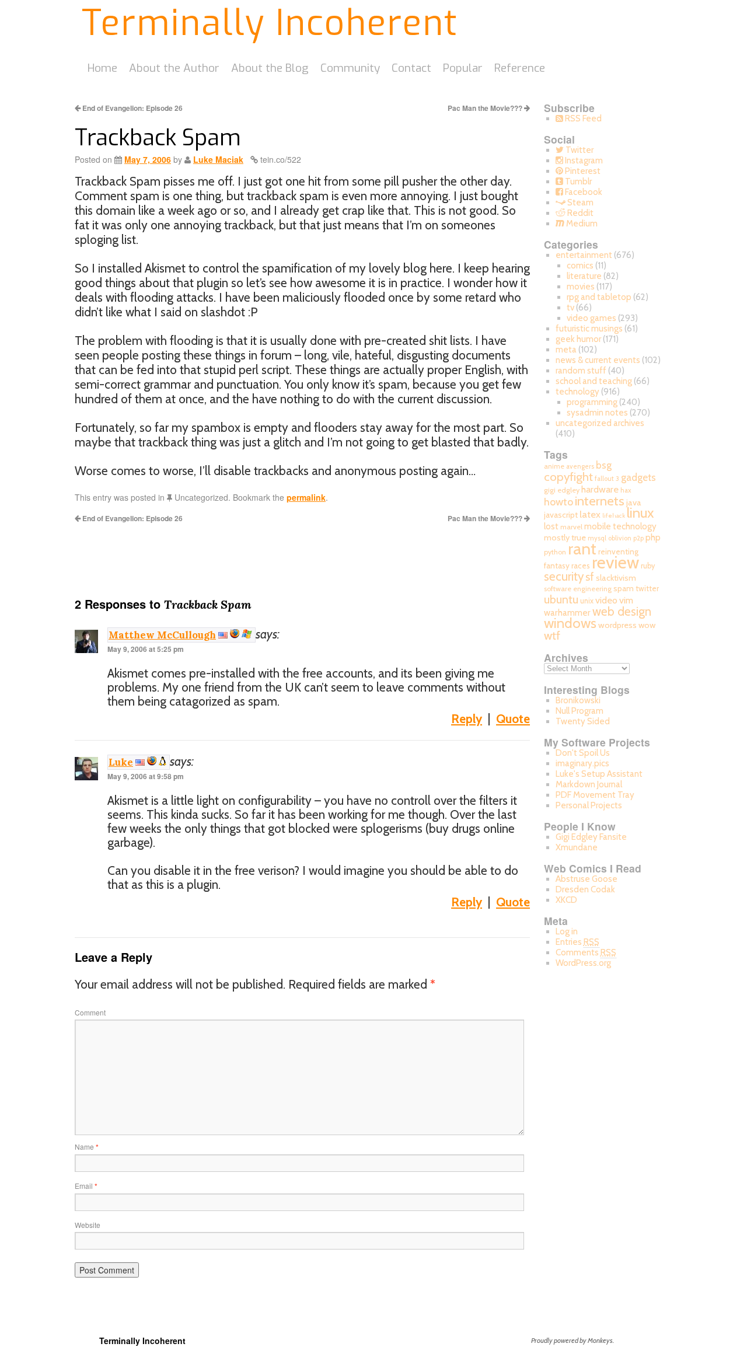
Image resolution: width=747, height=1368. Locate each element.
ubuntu (561, 599)
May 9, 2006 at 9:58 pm (145, 776)
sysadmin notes (597, 412)
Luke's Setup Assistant (599, 774)
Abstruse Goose (586, 879)
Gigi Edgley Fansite (591, 837)
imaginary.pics (582, 763)
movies (581, 286)
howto (558, 501)
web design (621, 611)
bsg (604, 465)
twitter (647, 588)
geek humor (578, 339)
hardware (600, 489)
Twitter (579, 150)
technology (577, 391)
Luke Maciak (218, 159)
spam (623, 588)
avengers (580, 466)
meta (566, 349)
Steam (580, 202)
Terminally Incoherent (270, 23)
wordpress (617, 625)
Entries (577, 942)
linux (640, 512)
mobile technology (620, 526)
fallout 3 (607, 478)
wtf (552, 636)
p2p (638, 538)
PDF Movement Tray (595, 795)
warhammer (567, 612)
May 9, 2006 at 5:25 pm (145, 649)
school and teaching (594, 381)
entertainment (584, 255)
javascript (561, 514)
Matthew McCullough (162, 635)
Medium (581, 223)
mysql (597, 538)
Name (87, 1146)
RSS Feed (582, 118)
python (555, 551)
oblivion (619, 538)
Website (87, 1225)
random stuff (581, 370)
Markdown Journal (589, 784)
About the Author (174, 68)
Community (350, 68)
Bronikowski (578, 700)
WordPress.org (583, 963)
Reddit (580, 213)
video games (591, 318)
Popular (463, 68)
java (633, 502)
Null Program (579, 711)
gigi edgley (562, 490)
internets (599, 501)
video (606, 600)
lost (551, 526)
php (653, 537)
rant (582, 549)
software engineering (578, 588)
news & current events (598, 360)
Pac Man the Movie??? (486, 108)
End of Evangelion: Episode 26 (132, 108)
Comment (90, 1012)
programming (592, 402)
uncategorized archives (600, 423)
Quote (513, 718)
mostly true (565, 537)
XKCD (566, 900)
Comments (586, 952)
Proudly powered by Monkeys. (572, 1340)
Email (86, 1186)
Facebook (582, 192)
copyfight (568, 476)
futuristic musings (589, 328)
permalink (306, 497)
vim (626, 600)
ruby (648, 565)
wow (646, 625)
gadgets (638, 477)
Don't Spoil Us (583, 753)
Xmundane (577, 847)
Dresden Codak (585, 889)
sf (589, 577)
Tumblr (577, 181)
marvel (571, 526)
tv (570, 307)
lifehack (613, 515)
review (615, 562)
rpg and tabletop (599, 297)
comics (580, 265)
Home (102, 68)
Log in (567, 931)
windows (570, 623)
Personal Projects (589, 805)
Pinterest (582, 171)
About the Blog (270, 68)
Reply (466, 718)
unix (587, 600)
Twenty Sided (583, 721)
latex (590, 514)
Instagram (583, 160)
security (564, 576)
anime (554, 466)
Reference (519, 68)
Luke (121, 762)
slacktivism (616, 578)
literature (584, 276)
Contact (411, 68)
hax (625, 490)
